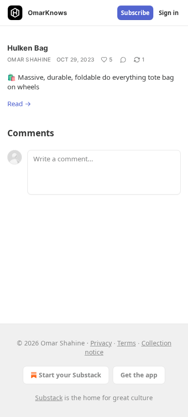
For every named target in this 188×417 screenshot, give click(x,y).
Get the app (138, 375)
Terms (126, 343)
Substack (49, 397)
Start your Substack (70, 375)
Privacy (101, 343)
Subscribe (135, 13)
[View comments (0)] (123, 59)
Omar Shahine (29, 59)
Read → (19, 103)
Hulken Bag (27, 47)
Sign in (169, 13)
